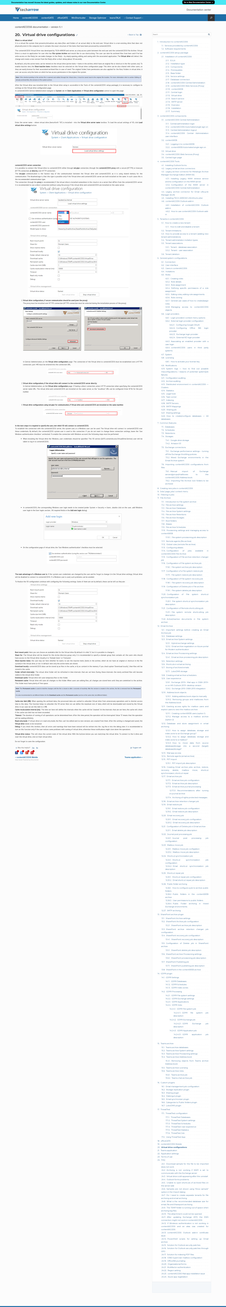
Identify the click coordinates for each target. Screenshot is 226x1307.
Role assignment (178, 285)
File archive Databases (176, 508)
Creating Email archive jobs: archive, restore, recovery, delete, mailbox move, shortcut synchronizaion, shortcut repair (184, 770)
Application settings (170, 1153)
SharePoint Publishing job (177, 962)
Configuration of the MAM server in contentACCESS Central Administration (186, 186)
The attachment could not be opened (184, 1214)
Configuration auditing (176, 378)
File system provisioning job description (189, 537)
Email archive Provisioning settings (181, 653)
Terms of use (166, 1157)
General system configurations (173, 258)
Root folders (171, 521)
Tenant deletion (172, 254)
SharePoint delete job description (186, 950)
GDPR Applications (180, 1002)
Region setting (174, 1270)
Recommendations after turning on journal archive (188, 792)
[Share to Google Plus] (26, 753)
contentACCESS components (173, 116)
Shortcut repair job (175, 873)
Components (176, 67)
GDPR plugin (166, 973)
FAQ (163, 1160)
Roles (167, 275)
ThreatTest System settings (183, 1120)
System (168, 354)
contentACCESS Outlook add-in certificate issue (184, 1234)
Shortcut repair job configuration (187, 877)
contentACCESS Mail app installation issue (186, 1273)
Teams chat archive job (182, 1078)
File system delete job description (187, 590)
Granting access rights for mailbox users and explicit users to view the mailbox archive (184, 708)
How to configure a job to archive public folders (186, 889)
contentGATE (47, 17)
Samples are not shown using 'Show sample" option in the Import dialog (184, 1190)
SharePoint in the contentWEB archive (183, 970)
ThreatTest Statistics (180, 1130)
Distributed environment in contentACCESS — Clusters (184, 386)
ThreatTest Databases (180, 1117)
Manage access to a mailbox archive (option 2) (186, 718)
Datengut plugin (173, 1096)
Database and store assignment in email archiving (184, 725)
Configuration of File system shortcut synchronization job (184, 596)
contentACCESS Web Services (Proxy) (187, 86)
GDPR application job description (190, 1036)
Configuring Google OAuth (188, 325)
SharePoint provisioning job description (188, 958)
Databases (169, 427)
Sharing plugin (172, 1093)
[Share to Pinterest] (32, 753)
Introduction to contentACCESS (174, 42)
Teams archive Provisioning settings (182, 1054)
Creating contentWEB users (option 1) (188, 713)
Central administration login (182, 124)
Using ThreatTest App (175, 1137)
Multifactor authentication (179, 1267)
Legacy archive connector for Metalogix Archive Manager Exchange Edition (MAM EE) (184, 173)
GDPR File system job (186, 1009)
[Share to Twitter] (21, 753)
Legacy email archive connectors (180, 168)
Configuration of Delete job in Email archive (186, 826)
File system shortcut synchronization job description (186, 602)
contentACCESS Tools (169, 161)
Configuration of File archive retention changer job (184, 558)
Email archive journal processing (186, 787)
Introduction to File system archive (180, 502)
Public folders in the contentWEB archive (186, 895)
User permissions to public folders (188, 900)
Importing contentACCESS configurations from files (184, 466)
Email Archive (167, 626)
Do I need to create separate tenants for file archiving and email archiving (184, 1196)
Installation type (178, 64)
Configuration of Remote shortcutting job (184, 608)
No (37, 748)
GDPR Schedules (179, 984)
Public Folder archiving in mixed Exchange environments (186, 905)
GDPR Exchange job (186, 1020)
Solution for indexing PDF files (180, 1254)
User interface (171, 265)
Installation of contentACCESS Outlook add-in (186, 206)
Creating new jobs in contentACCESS (176, 488)
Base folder (176, 73)
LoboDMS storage (179, 671)
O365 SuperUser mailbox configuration (184, 1258)
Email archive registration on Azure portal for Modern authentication (186, 648)
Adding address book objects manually (189, 696)
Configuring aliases (174, 547)
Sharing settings (173, 413)
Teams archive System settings (179, 1050)
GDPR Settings (172, 977)
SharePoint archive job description (186, 925)
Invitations (170, 271)
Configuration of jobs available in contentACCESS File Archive (184, 552)
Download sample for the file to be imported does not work (184, 1165)
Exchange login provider (187, 334)
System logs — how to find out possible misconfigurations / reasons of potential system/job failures (184, 372)
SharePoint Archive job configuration (182, 921)
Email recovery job (175, 815)
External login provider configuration (187, 321)
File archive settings (174, 505)
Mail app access (174, 753)
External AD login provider (188, 337)
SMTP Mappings (173, 406)
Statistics (170, 390)
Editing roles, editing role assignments (187, 294)
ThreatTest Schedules (180, 1123)
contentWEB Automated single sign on (188, 147)
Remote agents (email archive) (180, 756)
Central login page (173, 157)
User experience (173, 678)
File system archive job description (187, 567)
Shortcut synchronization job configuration (186, 861)
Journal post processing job (179, 834)
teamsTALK (115, 17)
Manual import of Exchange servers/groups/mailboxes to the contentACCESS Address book (186, 474)
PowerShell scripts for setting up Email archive (184, 1240)
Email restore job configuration (186, 808)
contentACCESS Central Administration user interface (186, 134)
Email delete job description (184, 830)
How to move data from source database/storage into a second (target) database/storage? (186, 746)
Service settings (177, 76)
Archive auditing (173, 381)
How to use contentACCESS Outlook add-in (186, 213)
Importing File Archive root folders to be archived (186, 482)
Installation (176, 108)
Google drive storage (180, 440)
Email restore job (174, 804)
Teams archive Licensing (177, 1068)
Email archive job (174, 776)
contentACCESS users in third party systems (186, 349)
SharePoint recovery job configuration (183, 935)
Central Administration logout (184, 130)
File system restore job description (187, 575)
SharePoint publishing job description (188, 966)
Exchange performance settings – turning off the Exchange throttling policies (186, 452)
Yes (33, 748)
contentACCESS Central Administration (188, 83)
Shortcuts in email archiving (178, 664)
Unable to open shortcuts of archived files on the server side (184, 1184)
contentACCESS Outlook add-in (179, 201)
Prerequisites (176, 70)
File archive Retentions (176, 514)
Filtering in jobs (167, 495)
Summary (175, 111)
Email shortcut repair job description (189, 880)
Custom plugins (168, 1082)
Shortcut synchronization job (180, 856)
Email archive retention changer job (183, 801)
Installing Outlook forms (176, 165)
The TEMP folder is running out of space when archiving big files (184, 1209)
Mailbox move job (175, 845)
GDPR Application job (187, 1030)
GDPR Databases (178, 981)
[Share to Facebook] (16, 753)
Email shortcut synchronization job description (186, 867)
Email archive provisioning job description (189, 657)
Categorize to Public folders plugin (181, 1102)
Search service (177, 99)
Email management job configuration (182, 1086)
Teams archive (167, 1043)
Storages (169, 436)
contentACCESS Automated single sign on (189, 127)
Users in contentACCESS (176, 268)
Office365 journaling (176, 1261)
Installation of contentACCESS (178, 56)
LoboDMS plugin (173, 1105)
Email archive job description (185, 783)
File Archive (165, 498)
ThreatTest (165, 1109)
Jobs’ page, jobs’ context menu (174, 491)
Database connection (180, 79)
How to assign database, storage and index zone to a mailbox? (186, 738)
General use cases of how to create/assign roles (186, 302)
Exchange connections (175, 447)
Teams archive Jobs (175, 1071)
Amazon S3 (176, 443)
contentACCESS (30, 17)
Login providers (172, 314)
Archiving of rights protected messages (189, 797)
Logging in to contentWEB (182, 144)
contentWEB (177, 89)
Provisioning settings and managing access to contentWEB (184, 532)
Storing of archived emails (177, 667)
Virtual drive (176, 95)
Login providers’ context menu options (188, 318)
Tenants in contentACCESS (172, 219)
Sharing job (172, 410)
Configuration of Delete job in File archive (185, 586)
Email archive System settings (179, 639)
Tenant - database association (184, 247)
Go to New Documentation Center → (198, 2)
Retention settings (174, 661)
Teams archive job (179, 1075)
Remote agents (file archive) (178, 541)
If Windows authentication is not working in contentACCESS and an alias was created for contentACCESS (184, 1226)
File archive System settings (178, 511)
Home (16, 17)
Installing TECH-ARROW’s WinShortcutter (184, 198)
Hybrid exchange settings (182, 643)
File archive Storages (175, 518)
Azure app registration (178, 1277)
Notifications (171, 365)
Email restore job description (185, 811)
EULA (172, 60)
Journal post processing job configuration (186, 839)
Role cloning (176, 297)
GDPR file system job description (190, 1014)
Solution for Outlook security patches (183, 1245)
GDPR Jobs (177, 1005)
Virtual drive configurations (174, 1147)
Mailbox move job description (186, 852)
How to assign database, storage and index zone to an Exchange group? (186, 732)
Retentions (170, 433)
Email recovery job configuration (186, 819)
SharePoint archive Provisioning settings (184, 954)
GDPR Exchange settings (183, 999)
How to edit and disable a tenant (184, 227)
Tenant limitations (173, 231)
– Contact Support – (133, 17)
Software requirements (175, 49)
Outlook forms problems (178, 1179)
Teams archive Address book (179, 1057)
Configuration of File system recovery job (185, 579)
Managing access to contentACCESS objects (186, 308)
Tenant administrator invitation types (181, 240)
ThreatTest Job (178, 1133)
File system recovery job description (188, 583)
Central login (176, 92)
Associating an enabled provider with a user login (186, 343)
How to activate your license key (185, 361)
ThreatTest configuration (177, 1113)
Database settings (174, 636)
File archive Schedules (176, 527)
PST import (172, 759)
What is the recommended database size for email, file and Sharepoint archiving (184, 1203)
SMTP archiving (174, 910)
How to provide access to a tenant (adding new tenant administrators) (184, 235)
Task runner (171, 397)
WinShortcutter (78, 17)
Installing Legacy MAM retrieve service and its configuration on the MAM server (186, 180)
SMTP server (177, 102)
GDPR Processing (174, 991)
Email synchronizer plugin (177, 1099)
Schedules (170, 430)
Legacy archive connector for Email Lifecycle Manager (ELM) (184, 193)
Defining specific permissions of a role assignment (186, 289)
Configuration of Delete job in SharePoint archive (184, 944)
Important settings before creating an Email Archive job (184, 631)
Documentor (35, 760)
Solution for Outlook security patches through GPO (184, 1249)
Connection (170, 262)
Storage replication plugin (177, 1090)
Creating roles (177, 278)
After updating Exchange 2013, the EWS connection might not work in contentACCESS (184, 1218)
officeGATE (62, 17)
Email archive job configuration (185, 780)
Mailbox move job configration (186, 849)
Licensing (169, 358)
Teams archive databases (177, 1047)
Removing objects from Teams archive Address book (186, 1062)
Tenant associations (174, 243)
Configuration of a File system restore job (184, 571)
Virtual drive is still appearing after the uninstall (187, 1176)
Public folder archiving (177, 884)
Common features (168, 423)
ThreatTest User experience (183, 1127)
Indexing (170, 400)
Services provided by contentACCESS (181, 46)
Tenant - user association (182, 250)
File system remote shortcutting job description (186, 613)
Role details (176, 282)
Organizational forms (177, 1264)
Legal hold (171, 394)
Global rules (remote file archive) (181, 544)
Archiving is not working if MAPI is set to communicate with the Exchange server (184, 1171)
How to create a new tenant (177, 223)
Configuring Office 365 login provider (188, 329)
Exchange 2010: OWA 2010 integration (189, 688)
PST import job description (184, 763)
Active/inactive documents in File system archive (184, 620)
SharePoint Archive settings (178, 918)
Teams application (169, 1150)
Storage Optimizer (97, 17)
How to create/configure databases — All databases (184, 417)
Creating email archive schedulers (181, 675)
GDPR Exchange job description (190, 1025)
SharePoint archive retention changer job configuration (184, 930)
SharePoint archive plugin (172, 914)
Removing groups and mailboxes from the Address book (186, 701)
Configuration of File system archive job (184, 563)
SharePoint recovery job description (187, 939)
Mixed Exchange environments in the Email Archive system (186, 459)
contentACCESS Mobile (171, 1144)
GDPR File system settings (183, 995)
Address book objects (176, 692)
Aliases (169, 524)
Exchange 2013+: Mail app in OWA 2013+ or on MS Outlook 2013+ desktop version (186, 683)
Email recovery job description (186, 822)
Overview (175, 105)
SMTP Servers (172, 403)
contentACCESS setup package (174, 53)
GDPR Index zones (179, 988)
